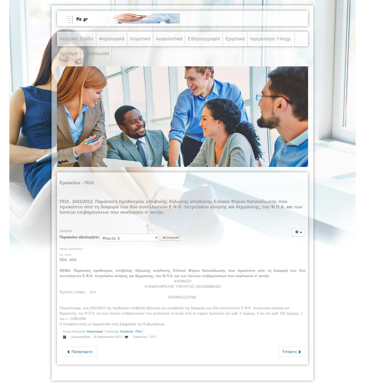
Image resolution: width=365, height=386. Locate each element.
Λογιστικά (140, 38)
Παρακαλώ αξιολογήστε (79, 237)
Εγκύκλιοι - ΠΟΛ (131, 331)
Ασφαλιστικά (169, 38)
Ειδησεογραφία (204, 38)
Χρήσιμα (68, 53)
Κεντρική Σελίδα (76, 38)
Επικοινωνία (96, 53)
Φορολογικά (111, 38)
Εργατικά (235, 38)
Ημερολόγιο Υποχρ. (271, 38)
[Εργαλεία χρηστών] (298, 232)
